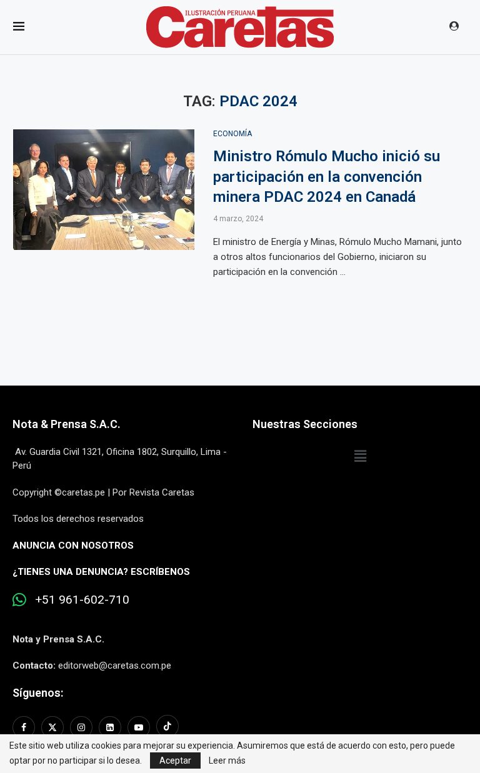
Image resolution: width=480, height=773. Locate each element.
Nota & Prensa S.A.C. (66, 424)
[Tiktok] (167, 727)
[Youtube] (138, 727)
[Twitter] (52, 727)
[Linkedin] (110, 727)
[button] (360, 457)
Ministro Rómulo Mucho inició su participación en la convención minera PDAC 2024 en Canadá (326, 176)
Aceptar (175, 761)
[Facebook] (25, 727)
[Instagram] (81, 727)
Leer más (227, 760)
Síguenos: (37, 692)
